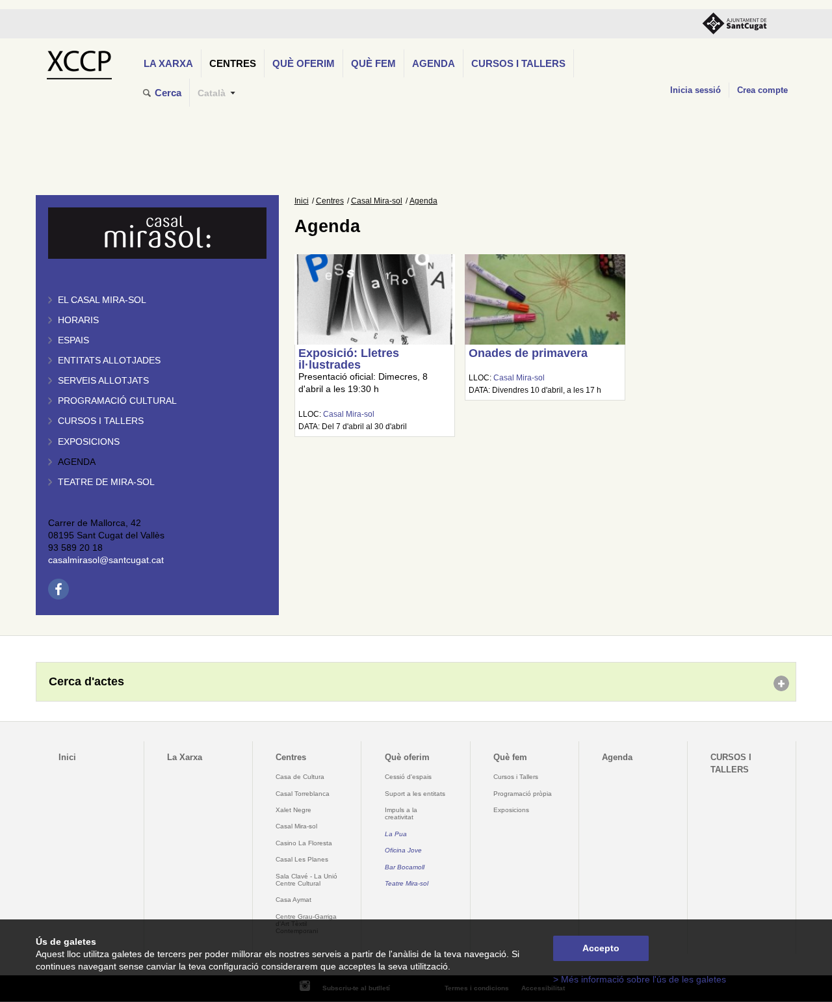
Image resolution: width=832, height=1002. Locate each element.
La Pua (396, 833)
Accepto (600, 948)
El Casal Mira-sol (102, 300)
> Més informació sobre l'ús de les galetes (639, 979)
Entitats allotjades (109, 360)
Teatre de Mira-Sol (106, 482)
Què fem (373, 63)
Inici (301, 200)
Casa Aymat (293, 899)
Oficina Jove (403, 850)
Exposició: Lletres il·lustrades (348, 359)
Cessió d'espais (408, 776)
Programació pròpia (522, 793)
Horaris (78, 320)
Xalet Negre (293, 809)
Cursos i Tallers (515, 776)
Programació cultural (117, 401)
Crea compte (762, 90)
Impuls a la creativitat (401, 813)
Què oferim (303, 63)
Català (212, 93)
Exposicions (89, 442)
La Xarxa (168, 63)
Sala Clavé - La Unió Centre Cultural (306, 880)
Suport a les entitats (415, 793)
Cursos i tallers (101, 421)
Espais (73, 340)
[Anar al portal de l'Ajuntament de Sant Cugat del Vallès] (734, 23)
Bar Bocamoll (404, 867)
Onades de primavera (528, 353)
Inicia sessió (695, 90)
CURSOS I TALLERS (518, 63)
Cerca (168, 92)
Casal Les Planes (302, 859)
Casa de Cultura (300, 776)
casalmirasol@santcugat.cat (106, 560)
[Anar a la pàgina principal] (79, 61)
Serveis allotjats (103, 381)
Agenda (433, 63)
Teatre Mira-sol (406, 883)
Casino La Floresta (304, 843)
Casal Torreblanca (303, 793)
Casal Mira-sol (376, 200)
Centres (232, 63)
